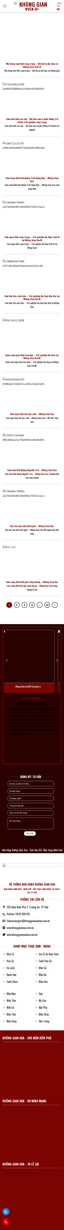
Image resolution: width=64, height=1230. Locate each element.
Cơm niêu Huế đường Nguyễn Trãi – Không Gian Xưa (32, 470)
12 (47, 605)
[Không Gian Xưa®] (31, 6)
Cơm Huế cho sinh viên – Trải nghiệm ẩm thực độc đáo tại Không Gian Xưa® (32, 298)
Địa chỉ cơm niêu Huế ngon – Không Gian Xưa (32, 526)
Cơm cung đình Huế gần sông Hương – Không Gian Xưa (32, 582)
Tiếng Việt (59, 4)
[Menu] (5, 6)
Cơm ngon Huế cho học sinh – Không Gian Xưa (32, 414)
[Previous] (7, 660)
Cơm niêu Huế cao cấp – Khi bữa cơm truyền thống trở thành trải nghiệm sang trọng (32, 121)
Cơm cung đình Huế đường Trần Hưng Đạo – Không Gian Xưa (32, 180)
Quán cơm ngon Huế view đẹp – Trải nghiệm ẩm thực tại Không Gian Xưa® (32, 357)
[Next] (57, 660)
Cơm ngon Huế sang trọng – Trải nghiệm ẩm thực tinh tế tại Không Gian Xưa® (32, 239)
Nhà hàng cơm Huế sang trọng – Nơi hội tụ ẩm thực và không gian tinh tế (32, 65)
